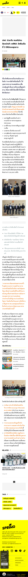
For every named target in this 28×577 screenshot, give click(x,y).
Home (3, 7)
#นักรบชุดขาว (7, 508)
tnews (16, 565)
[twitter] (7, 69)
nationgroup (18, 558)
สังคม (13, 7)
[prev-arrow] (3, 461)
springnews (18, 562)
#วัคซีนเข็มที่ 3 (17, 508)
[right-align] (22, 3)
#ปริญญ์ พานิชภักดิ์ (8, 498)
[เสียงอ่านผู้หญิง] (12, 12)
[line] (9, 69)
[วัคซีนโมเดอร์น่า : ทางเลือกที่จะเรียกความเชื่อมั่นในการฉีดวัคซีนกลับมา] (14, 459)
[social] (12, 551)
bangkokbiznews (19, 560)
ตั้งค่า (4, 567)
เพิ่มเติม (5, 561)
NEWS (8, 7)
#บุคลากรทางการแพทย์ (9, 505)
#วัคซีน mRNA (7, 502)
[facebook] (5, 69)
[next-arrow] (25, 461)
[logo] (5, 3)
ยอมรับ (4, 564)
